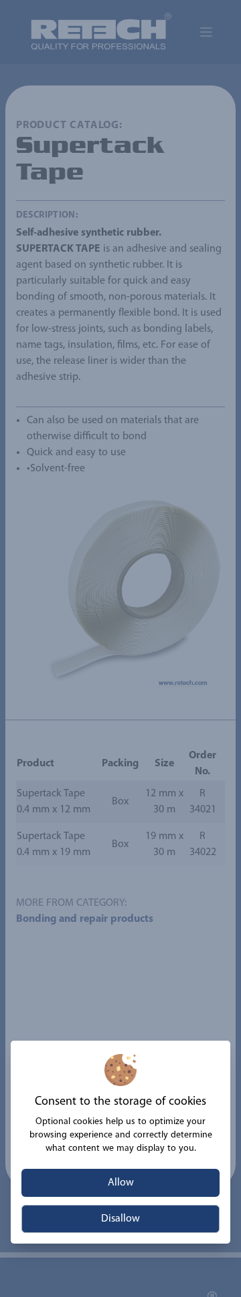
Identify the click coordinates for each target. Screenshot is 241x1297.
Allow (121, 1183)
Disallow (120, 1219)
